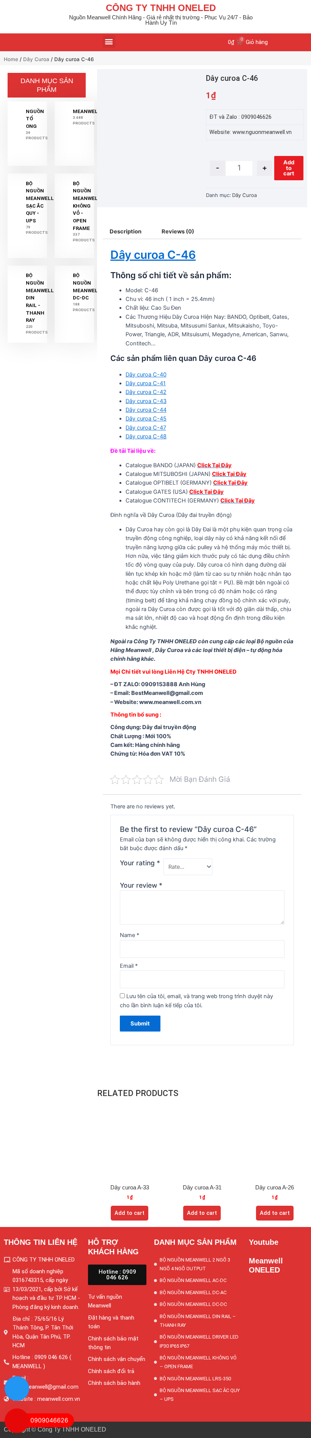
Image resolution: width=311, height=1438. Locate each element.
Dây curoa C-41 (146, 383)
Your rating (140, 863)
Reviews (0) (178, 231)
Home (11, 59)
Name (129, 935)
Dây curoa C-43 (146, 401)
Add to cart (288, 168)
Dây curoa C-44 (146, 409)
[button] (109, 41)
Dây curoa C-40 (146, 374)
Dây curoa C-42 (146, 392)
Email (129, 965)
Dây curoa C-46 (153, 254)
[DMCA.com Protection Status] (278, 1351)
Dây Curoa (36, 59)
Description (125, 231)
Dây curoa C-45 (146, 418)
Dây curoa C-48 (146, 436)
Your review (141, 885)
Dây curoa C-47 (146, 427)
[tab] (125, 232)
